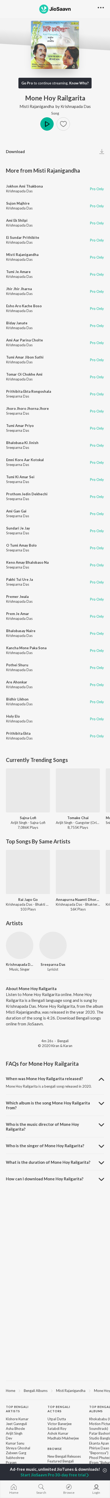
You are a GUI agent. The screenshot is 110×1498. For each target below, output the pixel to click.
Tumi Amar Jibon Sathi (25, 357)
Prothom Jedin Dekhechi (27, 494)
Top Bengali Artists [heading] (17, 1409)
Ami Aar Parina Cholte (24, 340)
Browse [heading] (55, 1448)
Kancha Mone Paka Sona (26, 648)
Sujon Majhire (18, 203)
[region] (55, 1390)
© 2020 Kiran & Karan (55, 1046)
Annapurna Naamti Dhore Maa (78, 899)
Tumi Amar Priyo (20, 425)
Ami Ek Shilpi (17, 220)
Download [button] (15, 151)
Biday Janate (17, 323)
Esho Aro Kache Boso (24, 306)
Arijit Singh (14, 1433)
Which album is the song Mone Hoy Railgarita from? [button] (48, 1105)
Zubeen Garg (16, 1453)
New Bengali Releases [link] (64, 1456)
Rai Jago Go (28, 899)
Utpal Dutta (57, 1419)
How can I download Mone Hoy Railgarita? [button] (44, 1178)
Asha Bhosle (15, 1428)
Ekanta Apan (99, 1443)
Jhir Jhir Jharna (19, 289)
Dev (9, 1438)
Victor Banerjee (60, 1424)
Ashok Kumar (58, 1433)
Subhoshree (15, 1458)
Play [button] (47, 124)
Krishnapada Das (76, 106)
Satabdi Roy (57, 1428)
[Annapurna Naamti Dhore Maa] (78, 872)
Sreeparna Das (17, 396)
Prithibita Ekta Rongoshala (28, 391)
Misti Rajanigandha (36, 106)
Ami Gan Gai (16, 511)
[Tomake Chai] (78, 790)
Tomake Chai (78, 818)
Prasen (11, 1462)
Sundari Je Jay (18, 528)
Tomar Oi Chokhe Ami (24, 374)
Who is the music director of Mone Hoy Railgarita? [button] (42, 1126)
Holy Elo (13, 716)
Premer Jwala (17, 596)
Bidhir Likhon (17, 699)
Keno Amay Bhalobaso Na (27, 562)
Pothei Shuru (17, 665)
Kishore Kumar (17, 1419)
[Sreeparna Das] (53, 945)
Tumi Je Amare (18, 272)
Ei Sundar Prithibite (22, 237)
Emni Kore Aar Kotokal (25, 460)
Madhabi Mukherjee (63, 1438)
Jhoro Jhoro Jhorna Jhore (27, 408)
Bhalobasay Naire (21, 631)
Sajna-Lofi (28, 818)
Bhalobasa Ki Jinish (22, 443)
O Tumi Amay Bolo (21, 545)
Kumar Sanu (15, 1443)
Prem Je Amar (17, 614)
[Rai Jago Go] (28, 872)
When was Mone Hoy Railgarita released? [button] (44, 1078)
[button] (63, 124)
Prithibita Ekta (18, 733)
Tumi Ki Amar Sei (20, 477)
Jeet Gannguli (16, 1424)
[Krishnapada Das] (19, 945)
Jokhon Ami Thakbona (24, 186)
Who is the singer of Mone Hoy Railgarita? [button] (45, 1145)
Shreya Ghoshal (18, 1448)
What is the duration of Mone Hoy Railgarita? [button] (48, 1162)
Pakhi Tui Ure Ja (19, 579)
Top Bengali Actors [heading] (59, 1409)
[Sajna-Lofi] (28, 790)
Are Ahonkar (16, 682)
